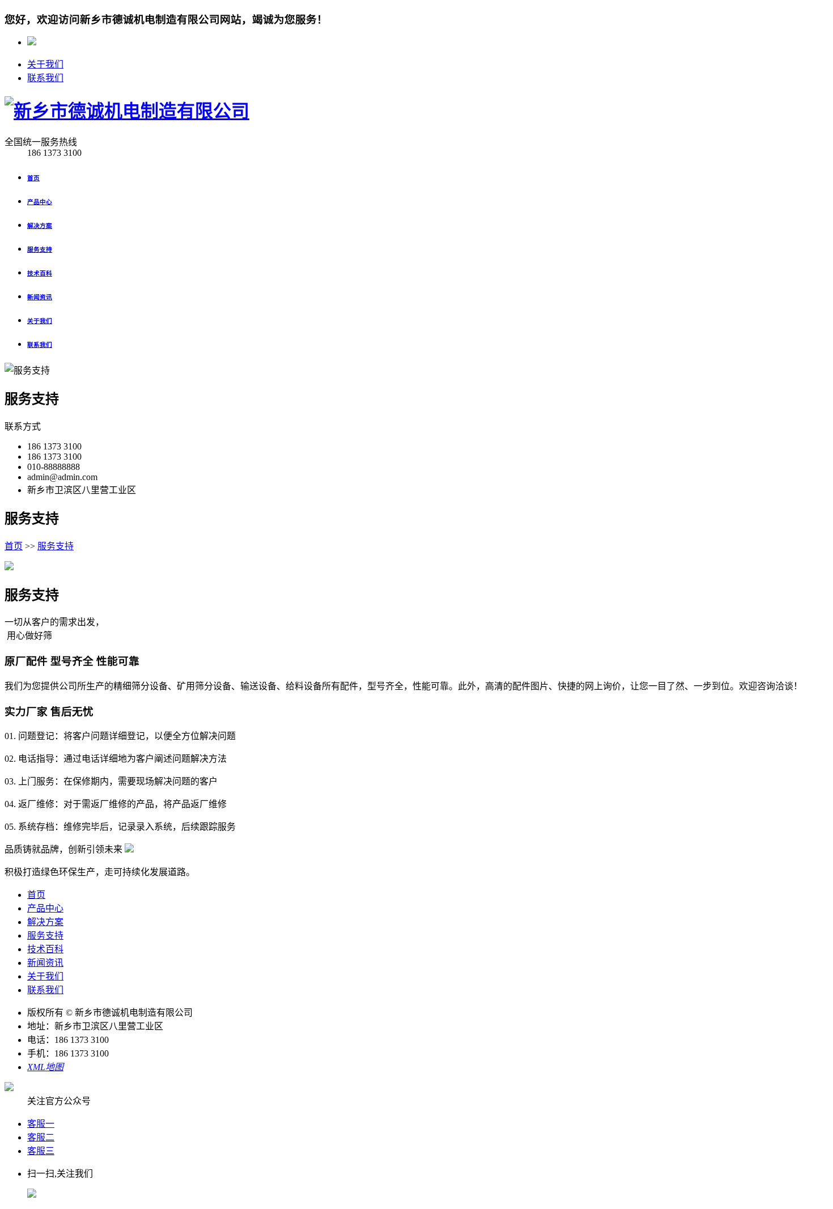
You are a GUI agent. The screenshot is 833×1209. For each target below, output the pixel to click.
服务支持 (55, 546)
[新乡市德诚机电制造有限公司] (127, 111)
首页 (14, 546)
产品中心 (45, 908)
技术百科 (45, 949)
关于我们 (45, 64)
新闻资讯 (45, 963)
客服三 (40, 1151)
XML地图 (45, 1067)
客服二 (40, 1137)
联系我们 (45, 78)
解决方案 (45, 922)
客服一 (40, 1124)
